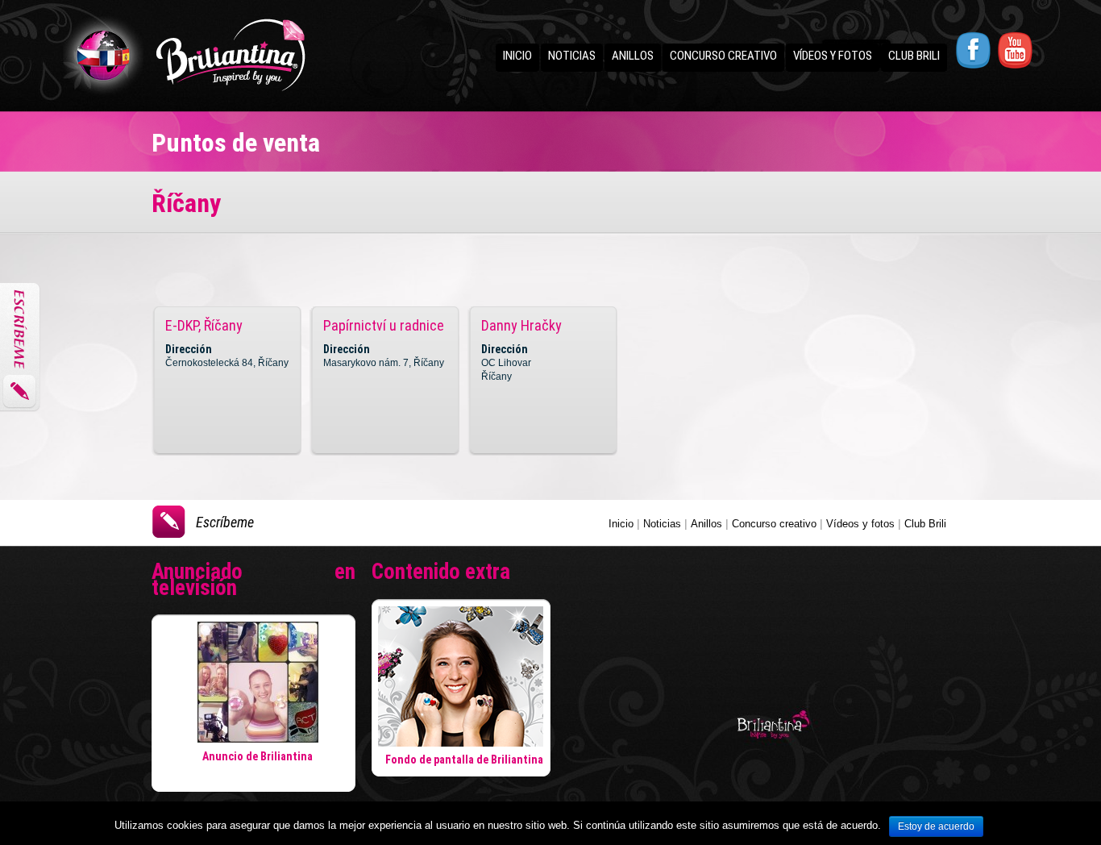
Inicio (517, 55)
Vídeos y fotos (832, 55)
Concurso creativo (723, 55)
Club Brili (914, 55)
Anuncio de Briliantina (257, 756)
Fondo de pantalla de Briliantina (464, 759)
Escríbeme (225, 522)
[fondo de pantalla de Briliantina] (460, 742)
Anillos (633, 55)
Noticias (572, 55)
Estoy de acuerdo (936, 826)
